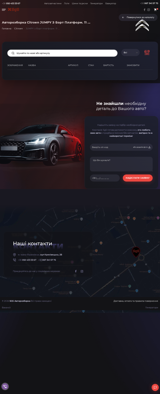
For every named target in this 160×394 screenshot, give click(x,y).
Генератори (96, 3)
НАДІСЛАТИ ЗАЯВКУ (138, 178)
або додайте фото (140, 147)
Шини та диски (80, 3)
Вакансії (6, 307)
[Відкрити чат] (155, 387)
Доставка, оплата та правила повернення (136, 301)
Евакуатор (110, 3)
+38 (11, 3)
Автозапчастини (52, 3)
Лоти (66, 3)
